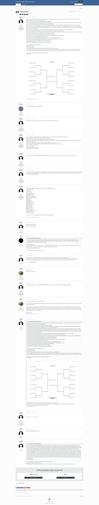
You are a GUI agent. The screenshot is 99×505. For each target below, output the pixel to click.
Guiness (21, 17)
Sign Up (81, 1)
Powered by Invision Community (49, 503)
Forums (17, 6)
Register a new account (33, 477)
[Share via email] (27, 487)
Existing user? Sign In (74, 1)
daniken (21, 441)
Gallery (26, 6)
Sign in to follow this (73, 11)
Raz (21, 236)
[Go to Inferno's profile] (21, 433)
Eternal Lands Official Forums (25, 2)
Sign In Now (65, 477)
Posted (29, 17)
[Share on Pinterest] (29, 487)
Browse (18, 4)
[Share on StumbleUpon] (26, 487)
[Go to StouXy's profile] (21, 260)
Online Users (34, 6)
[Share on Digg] (21, 487)
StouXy (21, 255)
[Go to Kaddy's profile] (21, 273)
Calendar (21, 6)
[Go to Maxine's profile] (21, 109)
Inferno (21, 429)
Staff (29, 6)
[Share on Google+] (19, 487)
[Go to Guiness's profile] (17, 12)
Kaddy (21, 268)
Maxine (21, 104)
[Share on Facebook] (18, 487)
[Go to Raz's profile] (21, 240)
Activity (23, 4)
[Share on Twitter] (16, 487)
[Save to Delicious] (23, 487)
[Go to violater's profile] (21, 227)
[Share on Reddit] (24, 487)
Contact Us (49, 501)
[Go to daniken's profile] (21, 446)
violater (21, 222)
